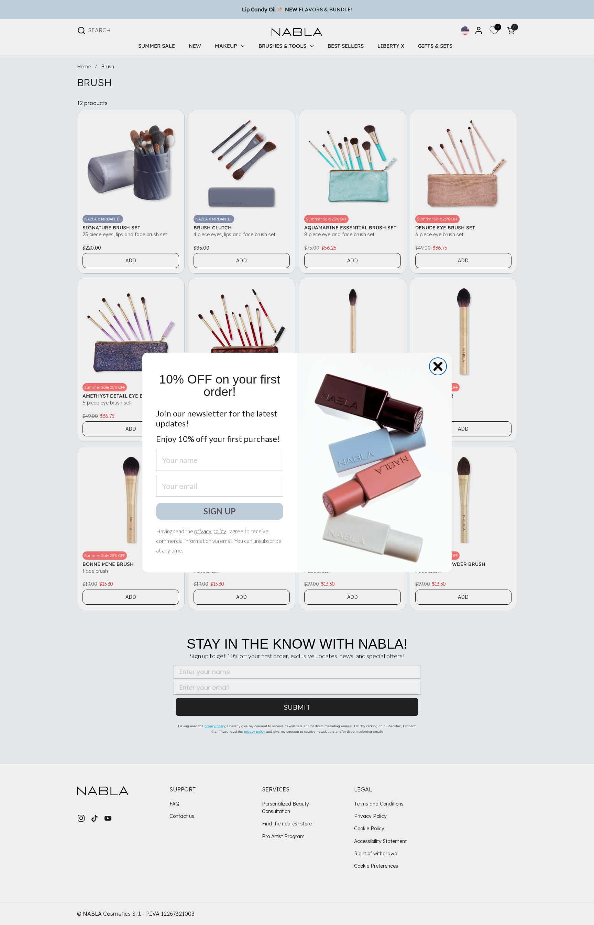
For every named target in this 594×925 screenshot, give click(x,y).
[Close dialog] (438, 366)
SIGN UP (220, 511)
